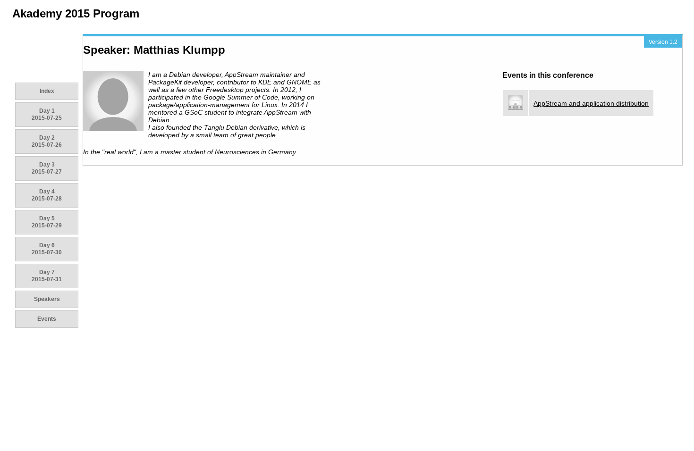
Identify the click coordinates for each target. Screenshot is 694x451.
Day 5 (47, 222)
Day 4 (47, 195)
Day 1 (47, 114)
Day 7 (47, 276)
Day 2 (47, 141)
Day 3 (47, 168)
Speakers (47, 299)
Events (46, 319)
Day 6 (47, 249)
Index (47, 91)
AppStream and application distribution (591, 103)
